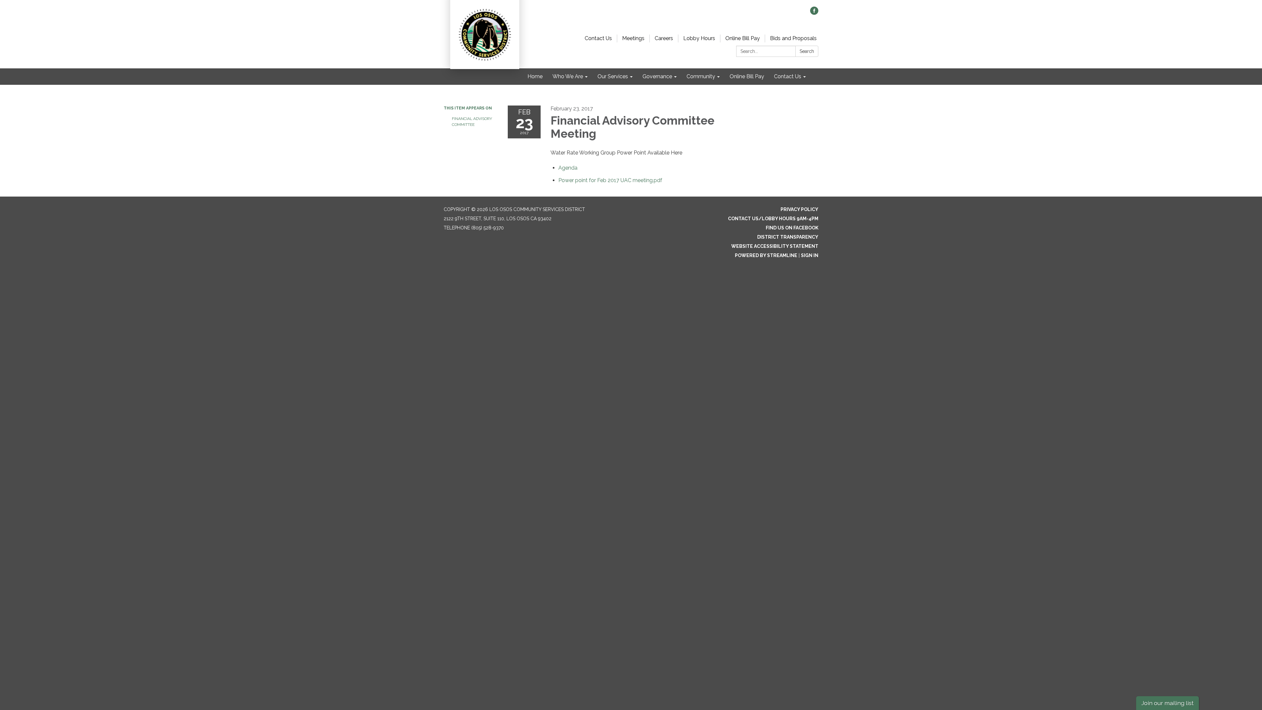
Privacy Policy (799, 209)
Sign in (809, 255)
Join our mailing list (1167, 702)
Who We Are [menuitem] (567, 76)
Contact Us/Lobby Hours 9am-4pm (773, 218)
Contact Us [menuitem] (787, 76)
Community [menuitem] (701, 76)
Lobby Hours (699, 38)
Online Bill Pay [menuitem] (747, 76)
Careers (664, 38)
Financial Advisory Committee (472, 121)
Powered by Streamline (766, 255)
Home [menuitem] (535, 76)
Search (807, 51)
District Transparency (787, 237)
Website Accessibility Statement (774, 246)
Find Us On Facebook (792, 227)
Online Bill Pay (742, 38)
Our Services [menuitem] (612, 76)
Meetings (633, 38)
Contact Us (598, 38)
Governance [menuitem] (657, 76)
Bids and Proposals (793, 38)
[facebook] (814, 13)
